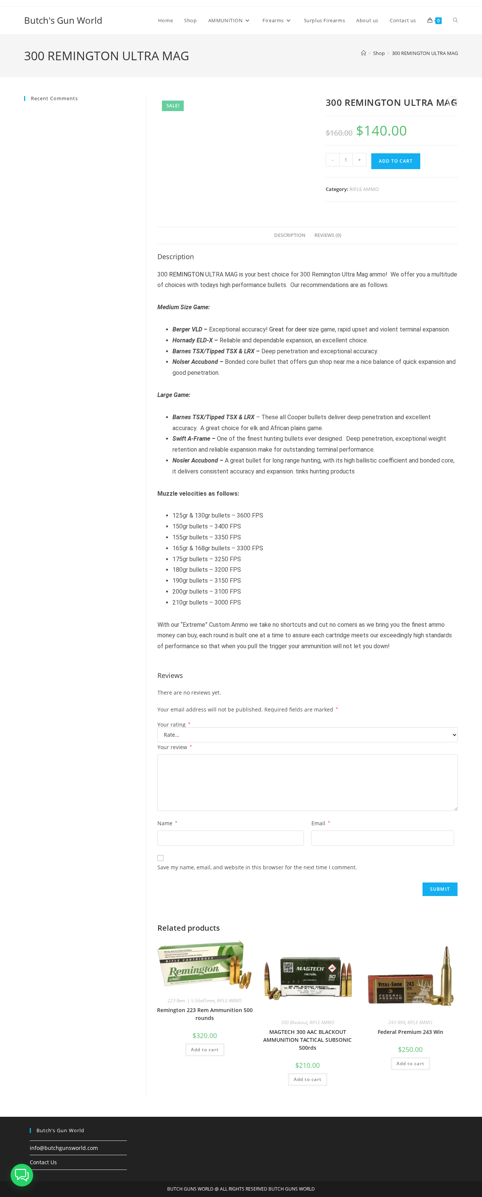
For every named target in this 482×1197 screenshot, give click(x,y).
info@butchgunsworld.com (64, 1147)
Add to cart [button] (205, 1049)
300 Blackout (294, 1022)
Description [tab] (289, 235)
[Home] (363, 53)
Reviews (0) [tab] (327, 235)
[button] (22, 1175)
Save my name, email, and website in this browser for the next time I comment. (257, 867)
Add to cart (396, 161)
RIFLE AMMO (364, 189)
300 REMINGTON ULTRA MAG (425, 53)
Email (320, 823)
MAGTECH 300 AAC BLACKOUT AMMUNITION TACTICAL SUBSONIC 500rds (307, 1039)
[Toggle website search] (455, 20)
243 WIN (396, 1022)
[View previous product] (452, 101)
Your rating (174, 724)
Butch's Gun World (63, 20)
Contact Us (43, 1162)
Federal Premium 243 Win (410, 1031)
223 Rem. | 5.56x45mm (191, 1000)
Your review (174, 747)
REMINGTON (186, 274)
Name (167, 823)
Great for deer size (294, 329)
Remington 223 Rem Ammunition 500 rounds (205, 1013)
